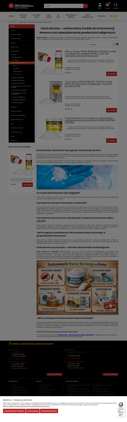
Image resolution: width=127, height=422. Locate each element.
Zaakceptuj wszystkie (49, 411)
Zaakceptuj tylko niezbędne (14, 411)
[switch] (121, 415)
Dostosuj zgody (32, 411)
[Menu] (124, 402)
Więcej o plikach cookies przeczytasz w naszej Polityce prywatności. (26, 406)
